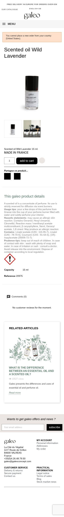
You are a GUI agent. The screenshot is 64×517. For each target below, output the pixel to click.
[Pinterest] (17, 176)
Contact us (9, 476)
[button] (59, 10)
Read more (15, 392)
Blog (39, 479)
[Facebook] (7, 176)
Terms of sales (44, 476)
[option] (32, 367)
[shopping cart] (54, 9)
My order (41, 448)
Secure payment (12, 473)
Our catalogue (10, 9)
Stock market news (46, 481)
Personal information (47, 443)
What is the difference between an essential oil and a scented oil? (31, 371)
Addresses (42, 446)
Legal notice (43, 473)
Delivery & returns (13, 470)
